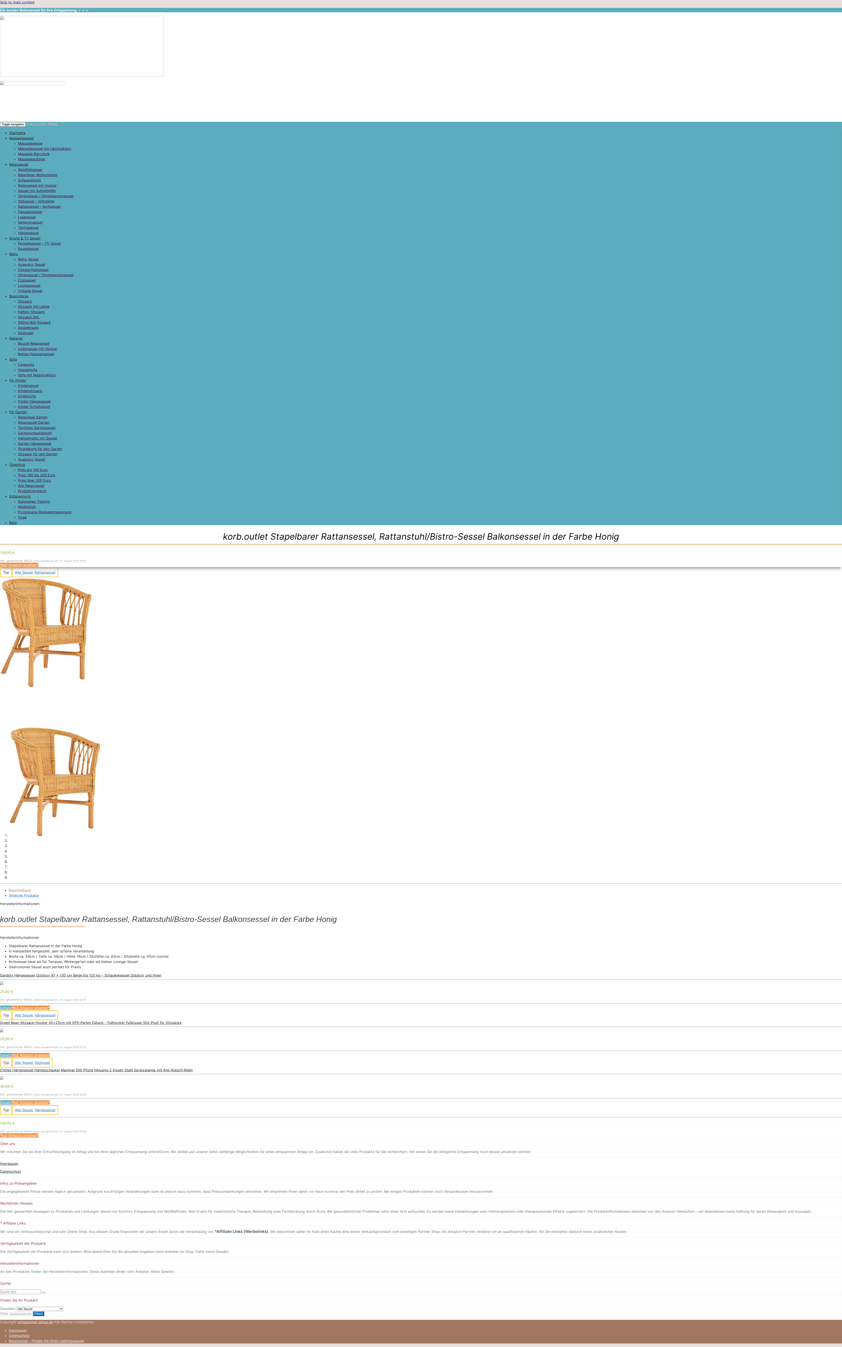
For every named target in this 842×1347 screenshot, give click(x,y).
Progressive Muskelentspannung (44, 512)
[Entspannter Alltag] (82, 75)
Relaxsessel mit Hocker (37, 185)
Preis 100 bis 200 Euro (36, 475)
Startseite (17, 133)
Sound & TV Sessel (24, 238)
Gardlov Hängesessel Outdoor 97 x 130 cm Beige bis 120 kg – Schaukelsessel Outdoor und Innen (80, 975)
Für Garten (18, 412)
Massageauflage (31, 159)
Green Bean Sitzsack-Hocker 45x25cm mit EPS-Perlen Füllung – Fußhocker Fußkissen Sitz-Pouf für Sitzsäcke (91, 1022)
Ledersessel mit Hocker (37, 349)
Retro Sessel (28, 259)
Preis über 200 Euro (34, 480)
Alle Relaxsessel (31, 485)
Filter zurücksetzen (16, 1313)
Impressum (9, 1163)
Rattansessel (45, 572)
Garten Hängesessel (34, 443)
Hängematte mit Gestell (37, 438)
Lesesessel (27, 217)
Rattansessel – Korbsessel (39, 206)
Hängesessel (28, 233)
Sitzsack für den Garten (37, 454)
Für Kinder (17, 380)
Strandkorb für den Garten (40, 449)
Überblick (17, 464)
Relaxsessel (18, 164)
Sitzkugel (25, 333)
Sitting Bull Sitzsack (34, 322)
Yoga (22, 517)
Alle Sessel (24, 572)
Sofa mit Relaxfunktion (37, 375)
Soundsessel (28, 248)
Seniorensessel (30, 222)
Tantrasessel (28, 227)
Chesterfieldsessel (33, 270)
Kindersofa (27, 396)
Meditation (27, 507)
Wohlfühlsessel (30, 169)
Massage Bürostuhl (33, 154)
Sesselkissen (28, 327)
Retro (13, 254)
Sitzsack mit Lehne (33, 306)
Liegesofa (26, 364)
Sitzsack (25, 301)
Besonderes (19, 296)
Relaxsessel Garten (34, 422)
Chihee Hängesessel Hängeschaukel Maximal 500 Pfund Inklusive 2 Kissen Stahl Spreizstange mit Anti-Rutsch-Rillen (96, 1070)
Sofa (13, 359)
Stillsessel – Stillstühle (36, 201)
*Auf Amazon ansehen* (19, 565)
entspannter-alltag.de (35, 1322)
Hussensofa (27, 370)
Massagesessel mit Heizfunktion (44, 148)
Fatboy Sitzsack (31, 312)
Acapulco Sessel (31, 264)
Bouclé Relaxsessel (33, 343)
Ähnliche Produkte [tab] (24, 895)
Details (5, 1008)
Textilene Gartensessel (36, 428)
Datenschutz (10, 1171)
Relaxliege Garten (32, 417)
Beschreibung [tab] (20, 890)
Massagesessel (21, 138)
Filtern (39, 1313)
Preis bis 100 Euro (33, 470)
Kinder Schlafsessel (34, 406)
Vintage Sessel (30, 291)
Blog (13, 522)
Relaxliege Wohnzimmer (37, 175)
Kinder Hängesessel (34, 401)
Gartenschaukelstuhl (35, 433)
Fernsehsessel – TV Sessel (39, 243)
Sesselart (8, 1308)
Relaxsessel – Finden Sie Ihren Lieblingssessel (46, 1341)
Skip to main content (17, 2)
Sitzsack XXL (28, 317)
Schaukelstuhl (29, 180)
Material (16, 338)
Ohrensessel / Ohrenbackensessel (45, 196)
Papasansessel (30, 212)
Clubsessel (27, 280)
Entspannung (20, 496)
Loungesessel (29, 285)
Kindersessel (28, 385)
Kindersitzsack (30, 391)
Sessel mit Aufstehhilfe (37, 191)
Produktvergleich (32, 491)
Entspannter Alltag (42, 124)
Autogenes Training (34, 501)
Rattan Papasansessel (36, 354)
